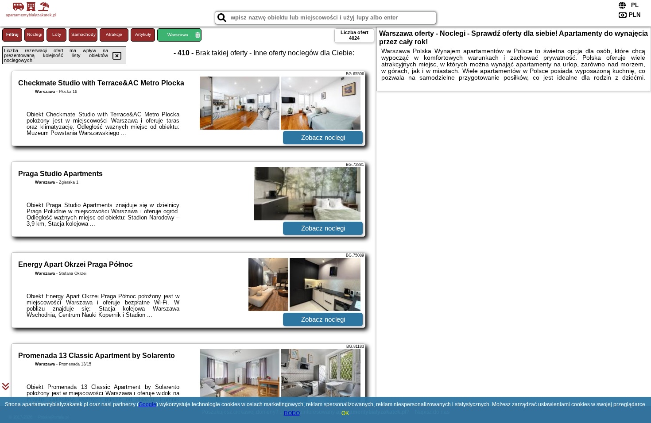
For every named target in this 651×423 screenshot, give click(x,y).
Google (147, 404)
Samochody (83, 34)
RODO (292, 413)
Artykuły (143, 34)
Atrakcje (114, 34)
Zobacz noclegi (323, 137)
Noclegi (34, 34)
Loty (56, 34)
